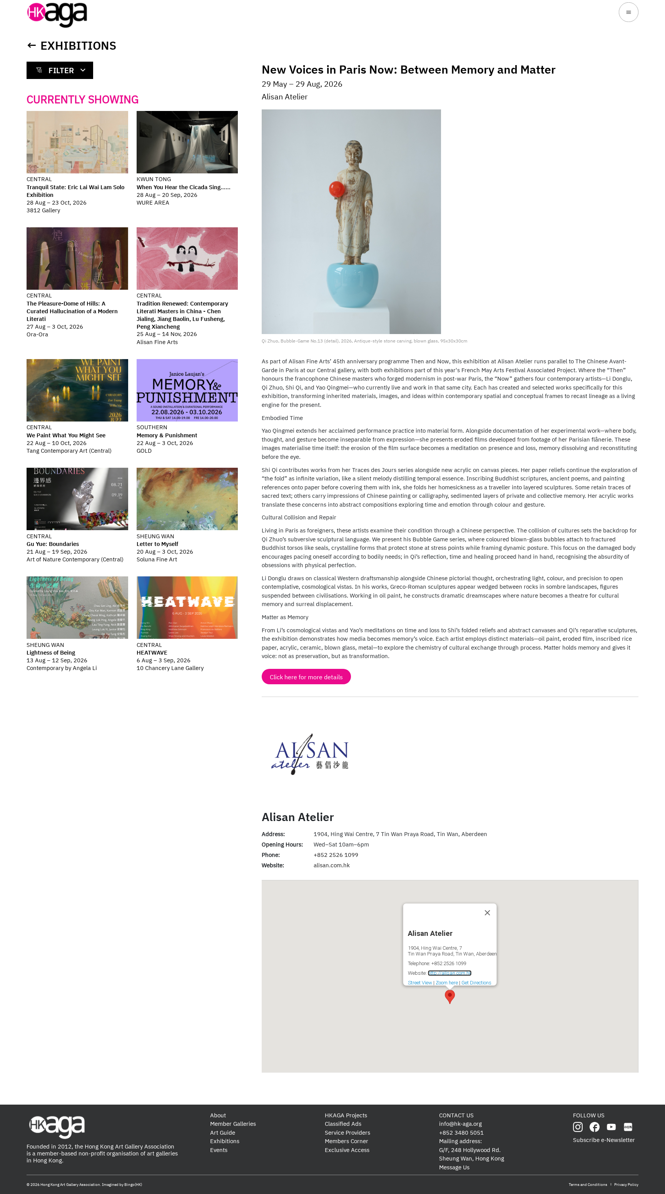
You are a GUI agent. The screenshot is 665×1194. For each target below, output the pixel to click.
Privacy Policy (626, 1184)
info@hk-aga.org (460, 1123)
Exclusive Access (347, 1150)
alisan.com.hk (332, 865)
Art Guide (222, 1132)
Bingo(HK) (133, 1184)
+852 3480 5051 (461, 1132)
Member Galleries (233, 1123)
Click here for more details (306, 677)
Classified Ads (343, 1123)
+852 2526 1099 (336, 854)
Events (218, 1150)
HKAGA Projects (346, 1115)
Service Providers (347, 1132)
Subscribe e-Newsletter (604, 1140)
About (218, 1115)
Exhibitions (78, 45)
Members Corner (346, 1141)
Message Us (454, 1167)
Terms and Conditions (588, 1184)
